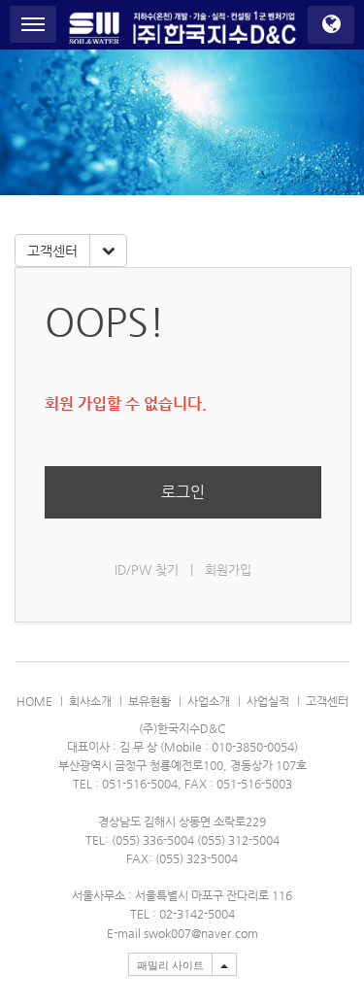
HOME (34, 701)
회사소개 (90, 701)
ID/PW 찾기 (147, 569)
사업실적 (268, 701)
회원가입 (228, 569)
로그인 (183, 492)
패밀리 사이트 (170, 965)
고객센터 (52, 250)
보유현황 (149, 701)
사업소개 (208, 701)
